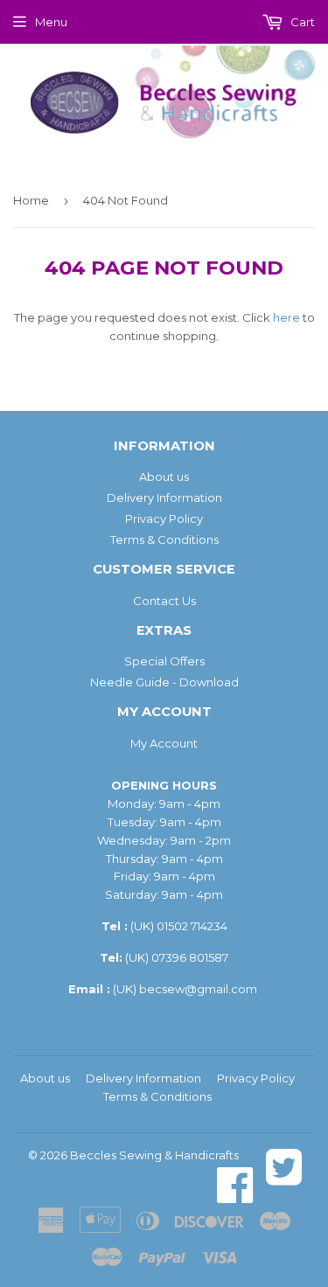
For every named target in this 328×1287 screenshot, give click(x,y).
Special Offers (164, 661)
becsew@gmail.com (198, 989)
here (286, 317)
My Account (164, 743)
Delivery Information (164, 497)
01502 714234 (192, 926)
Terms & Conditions (164, 539)
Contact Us (164, 601)
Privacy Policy (164, 518)
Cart (301, 22)
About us (164, 476)
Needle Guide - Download (164, 682)
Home (31, 200)
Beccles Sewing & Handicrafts (154, 1155)
